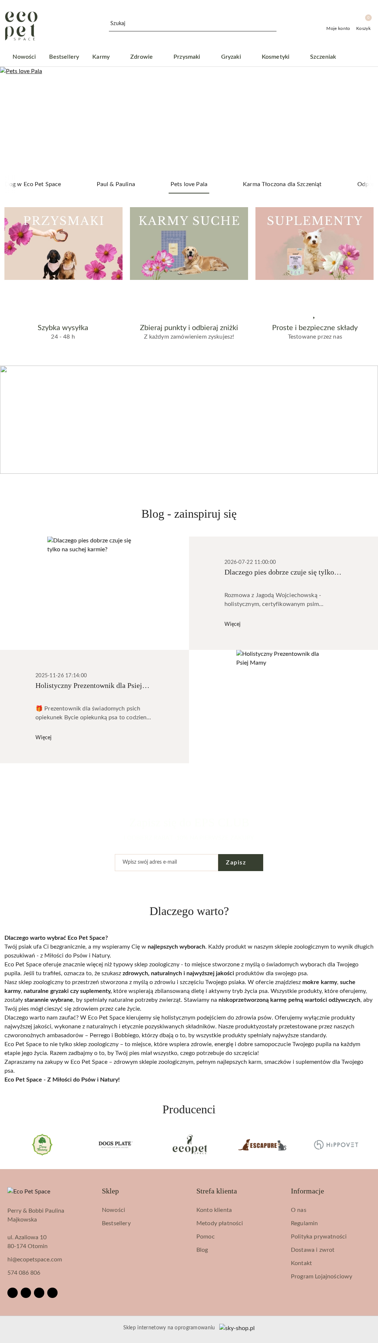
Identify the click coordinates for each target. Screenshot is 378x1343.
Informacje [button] (307, 1191)
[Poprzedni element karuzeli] (8, 1144)
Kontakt (301, 1263)
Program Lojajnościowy (321, 1276)
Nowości (113, 1210)
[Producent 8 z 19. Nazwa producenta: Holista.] (335, 1145)
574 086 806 (23, 1273)
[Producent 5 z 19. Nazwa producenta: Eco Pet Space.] (115, 1145)
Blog (202, 1250)
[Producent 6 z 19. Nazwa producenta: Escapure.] (189, 1145)
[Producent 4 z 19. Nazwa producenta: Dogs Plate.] (42, 1145)
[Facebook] (12, 1293)
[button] (361, 57)
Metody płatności (219, 1223)
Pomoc (205, 1237)
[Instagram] (26, 1293)
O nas (298, 1210)
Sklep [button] (110, 1191)
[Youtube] (39, 1293)
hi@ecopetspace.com (34, 1260)
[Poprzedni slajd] (16, 121)
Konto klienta (214, 1210)
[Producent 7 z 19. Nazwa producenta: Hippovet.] (262, 1145)
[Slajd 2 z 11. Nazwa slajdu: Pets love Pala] (189, 121)
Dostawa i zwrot (312, 1250)
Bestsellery (116, 1223)
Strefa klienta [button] (216, 1191)
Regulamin (304, 1223)
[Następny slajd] (362, 121)
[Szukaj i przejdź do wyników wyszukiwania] (272, 24)
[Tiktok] (52, 1293)
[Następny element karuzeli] (370, 1144)
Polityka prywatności (319, 1237)
